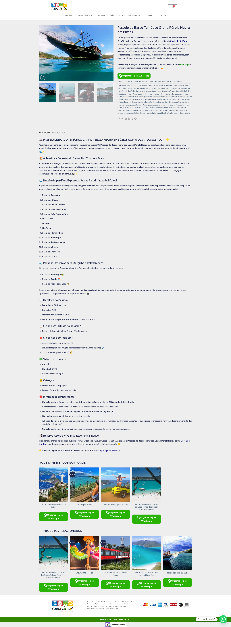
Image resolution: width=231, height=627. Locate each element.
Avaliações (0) (58, 132)
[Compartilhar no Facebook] (119, 119)
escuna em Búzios (170, 86)
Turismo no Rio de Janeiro (180, 113)
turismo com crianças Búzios (159, 110)
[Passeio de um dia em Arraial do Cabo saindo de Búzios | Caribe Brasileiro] (146, 484)
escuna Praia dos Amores (155, 88)
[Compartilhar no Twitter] (122, 119)
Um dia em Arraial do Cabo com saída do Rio (146, 573)
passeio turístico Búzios (139, 105)
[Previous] (44, 53)
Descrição (44, 132)
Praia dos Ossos (175, 107)
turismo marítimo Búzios (161, 113)
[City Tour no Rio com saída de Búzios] (53, 484)
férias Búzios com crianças (141, 91)
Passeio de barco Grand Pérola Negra (140, 81)
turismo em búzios (145, 113)
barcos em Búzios (145, 86)
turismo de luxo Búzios (178, 110)
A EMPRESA (134, 15)
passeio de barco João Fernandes (144, 99)
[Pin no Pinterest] (129, 119)
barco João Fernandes (130, 86)
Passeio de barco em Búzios (177, 573)
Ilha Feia (184, 91)
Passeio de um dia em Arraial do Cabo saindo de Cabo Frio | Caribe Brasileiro (53, 575)
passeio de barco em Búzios (133, 96)
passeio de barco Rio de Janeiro (148, 102)
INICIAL (68, 15)
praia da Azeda (128, 107)
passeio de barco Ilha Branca (154, 96)
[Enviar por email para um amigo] (126, 119)
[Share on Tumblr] (132, 119)
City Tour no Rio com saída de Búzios (53, 505)
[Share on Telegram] (135, 119)
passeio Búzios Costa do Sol (137, 94)
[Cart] (173, 7)
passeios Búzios (154, 105)
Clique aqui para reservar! (110, 450)
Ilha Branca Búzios (174, 91)
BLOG (163, 15)
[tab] (44, 132)
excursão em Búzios (173, 88)
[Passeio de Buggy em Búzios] (115, 484)
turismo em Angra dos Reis (127, 113)
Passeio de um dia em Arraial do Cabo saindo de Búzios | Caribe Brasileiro (146, 507)
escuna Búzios (158, 86)
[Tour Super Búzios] (84, 484)
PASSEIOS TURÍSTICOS (109, 15)
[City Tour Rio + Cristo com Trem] (115, 553)
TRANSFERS (84, 15)
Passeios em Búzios (162, 81)
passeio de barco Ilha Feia (175, 96)
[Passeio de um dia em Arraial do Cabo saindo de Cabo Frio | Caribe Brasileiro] (53, 553)
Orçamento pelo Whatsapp (135, 75)
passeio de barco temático (170, 102)
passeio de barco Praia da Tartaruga (170, 99)
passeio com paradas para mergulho (161, 94)
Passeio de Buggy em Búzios (115, 504)
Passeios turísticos (177, 81)
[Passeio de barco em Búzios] (177, 553)
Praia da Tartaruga (142, 107)
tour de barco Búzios (140, 110)
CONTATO (150, 15)
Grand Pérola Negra (158, 91)
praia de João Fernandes (159, 107)
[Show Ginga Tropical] (84, 553)
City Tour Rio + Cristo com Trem (115, 573)
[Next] (108, 53)
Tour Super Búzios (84, 504)
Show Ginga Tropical (84, 573)
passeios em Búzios (168, 105)
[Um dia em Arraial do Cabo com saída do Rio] (146, 553)
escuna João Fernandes (136, 88)
